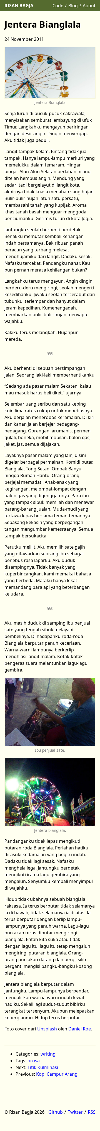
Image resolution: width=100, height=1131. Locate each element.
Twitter (75, 1112)
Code (57, 6)
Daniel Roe (79, 1029)
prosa (34, 1061)
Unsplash (47, 1029)
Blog (73, 6)
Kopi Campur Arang (57, 1074)
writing (48, 1054)
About (89, 6)
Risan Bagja (18, 6)
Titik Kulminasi (43, 1067)
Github (55, 1112)
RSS (92, 1112)
